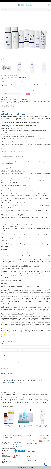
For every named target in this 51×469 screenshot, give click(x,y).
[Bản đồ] (49, 5)
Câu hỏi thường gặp (17, 446)
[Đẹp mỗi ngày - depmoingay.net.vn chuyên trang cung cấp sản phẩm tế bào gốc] (25, 5)
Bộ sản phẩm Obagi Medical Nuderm (33, 101)
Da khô (10, 99)
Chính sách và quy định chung (31, 441)
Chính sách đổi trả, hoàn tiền (31, 448)
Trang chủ (3, 75)
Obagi (15, 75)
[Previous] (3, 36)
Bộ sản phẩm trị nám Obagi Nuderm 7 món (15, 102)
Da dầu (7, 99)
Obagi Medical (15, 99)
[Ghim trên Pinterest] (11, 106)
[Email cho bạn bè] (9, 106)
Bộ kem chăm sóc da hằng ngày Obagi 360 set (25, 427)
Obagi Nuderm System (22, 99)
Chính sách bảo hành (30, 445)
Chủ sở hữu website (17, 442)
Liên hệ (15, 444)
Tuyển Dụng (28, 458)
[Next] (47, 36)
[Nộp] (48, 9)
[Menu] (2, 5)
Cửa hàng (10, 75)
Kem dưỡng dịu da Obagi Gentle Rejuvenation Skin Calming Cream (42, 428)
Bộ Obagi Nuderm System (20, 101)
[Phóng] (2, 59)
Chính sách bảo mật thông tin (30, 455)
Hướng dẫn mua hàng (18, 438)
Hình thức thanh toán (18, 440)
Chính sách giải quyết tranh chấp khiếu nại (30, 452)
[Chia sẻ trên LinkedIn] (13, 106)
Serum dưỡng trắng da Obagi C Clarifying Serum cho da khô (9, 427)
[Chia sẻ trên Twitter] (7, 106)
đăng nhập (10, 382)
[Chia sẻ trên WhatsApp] (2, 106)
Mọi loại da (18, 362)
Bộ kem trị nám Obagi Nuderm (9, 101)
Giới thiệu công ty (30, 438)
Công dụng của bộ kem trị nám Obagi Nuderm (19, 126)
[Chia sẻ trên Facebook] (4, 106)
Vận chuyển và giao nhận (31, 443)
